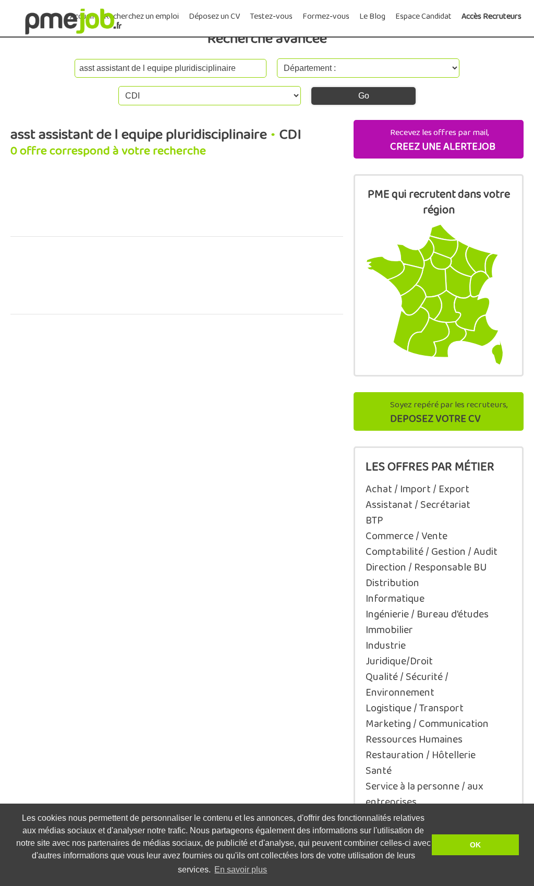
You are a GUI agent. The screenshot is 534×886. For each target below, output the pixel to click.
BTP (374, 520)
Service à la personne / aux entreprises (424, 794)
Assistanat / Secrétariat (418, 504)
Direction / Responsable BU (426, 567)
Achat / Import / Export (417, 489)
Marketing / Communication (427, 723)
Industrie (386, 645)
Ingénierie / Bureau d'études (427, 614)
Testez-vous (271, 16)
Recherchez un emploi (141, 16)
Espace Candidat (423, 16)
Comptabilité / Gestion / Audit (431, 551)
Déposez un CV (214, 16)
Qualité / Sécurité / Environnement (407, 685)
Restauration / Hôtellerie (421, 755)
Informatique (395, 598)
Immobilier (389, 630)
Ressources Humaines (414, 739)
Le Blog (372, 16)
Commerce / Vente (406, 536)
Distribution (392, 583)
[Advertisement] (176, 202)
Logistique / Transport (415, 708)
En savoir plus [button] (240, 869)
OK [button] (475, 845)
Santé (379, 770)
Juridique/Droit (399, 661)
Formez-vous (325, 16)
